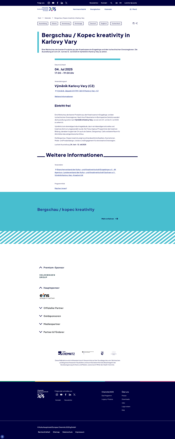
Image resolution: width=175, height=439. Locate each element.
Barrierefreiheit (44, 432)
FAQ (123, 410)
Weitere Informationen (64, 96)
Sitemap (56, 432)
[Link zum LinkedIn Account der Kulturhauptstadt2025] (62, 3)
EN (120, 3)
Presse (124, 396)
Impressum (79, 432)
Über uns (125, 392)
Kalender (108, 9)
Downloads (126, 399)
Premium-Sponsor (54, 267)
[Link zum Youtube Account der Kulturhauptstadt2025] (53, 3)
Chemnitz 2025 (108, 392)
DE (116, 3)
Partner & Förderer (54, 332)
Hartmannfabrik (79, 9)
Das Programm (107, 396)
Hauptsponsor (52, 287)
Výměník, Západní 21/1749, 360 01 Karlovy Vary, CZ (77, 91)
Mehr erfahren (108, 219)
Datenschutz (67, 432)
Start (39, 18)
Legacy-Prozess (107, 399)
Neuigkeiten (95, 9)
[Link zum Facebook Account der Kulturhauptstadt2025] (57, 3)
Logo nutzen (126, 406)
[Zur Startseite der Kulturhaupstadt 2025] (46, 9)
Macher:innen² (61, 188)
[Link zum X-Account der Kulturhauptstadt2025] (66, 3)
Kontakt (104, 3)
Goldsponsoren (52, 316)
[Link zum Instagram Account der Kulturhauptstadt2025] (49, 3)
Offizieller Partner (53, 308)
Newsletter (94, 3)
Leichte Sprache (131, 3)
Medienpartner (52, 324)
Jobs (123, 403)
